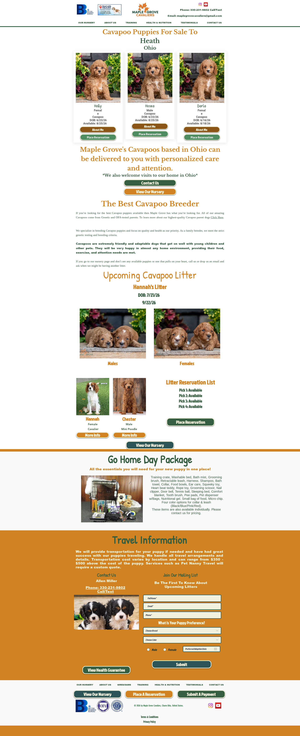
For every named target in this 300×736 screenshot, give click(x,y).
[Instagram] (200, 4)
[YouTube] (206, 4)
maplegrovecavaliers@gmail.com (199, 16)
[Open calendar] (215, 649)
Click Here (217, 217)
